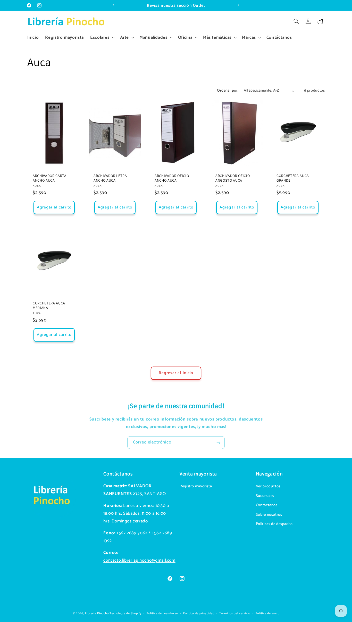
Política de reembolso (162, 613)
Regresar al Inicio (176, 373)
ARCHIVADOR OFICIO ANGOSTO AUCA (232, 178)
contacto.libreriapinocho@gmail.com (139, 560)
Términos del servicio (234, 613)
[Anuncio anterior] (113, 5)
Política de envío (267, 613)
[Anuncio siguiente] (238, 5)
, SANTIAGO (154, 493)
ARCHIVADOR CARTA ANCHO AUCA (49, 178)
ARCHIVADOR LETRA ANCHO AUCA (110, 178)
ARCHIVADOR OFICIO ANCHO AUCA (172, 178)
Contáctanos (267, 505)
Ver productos (268, 486)
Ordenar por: (227, 90)
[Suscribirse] (218, 442)
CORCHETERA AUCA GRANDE (292, 178)
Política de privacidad (198, 613)
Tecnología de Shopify (125, 613)
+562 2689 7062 (131, 533)
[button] (102, 37)
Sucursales (265, 496)
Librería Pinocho (97, 613)
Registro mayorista (196, 486)
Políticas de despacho (274, 524)
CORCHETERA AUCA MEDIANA (49, 305)
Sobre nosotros (269, 515)
